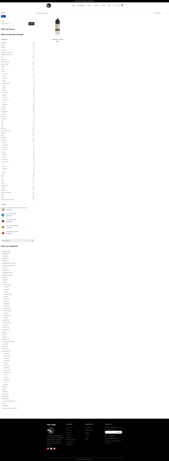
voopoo (2, 197)
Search (2, 21)
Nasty (4, 85)
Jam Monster (4, 118)
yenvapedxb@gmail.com (113, 438)
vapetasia (5, 168)
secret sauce (6, 161)
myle (2, 123)
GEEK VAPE (3, 109)
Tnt (3, 164)
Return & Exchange (70, 439)
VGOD (4, 107)
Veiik (4, 171)
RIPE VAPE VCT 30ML (57, 39)
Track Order (69, 430)
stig (2, 178)
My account (69, 427)
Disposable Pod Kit (5, 61)
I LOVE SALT (3, 116)
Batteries (3, 45)
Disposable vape (5, 64)
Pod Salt (4, 90)
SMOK (2, 176)
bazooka (4, 142)
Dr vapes (5, 147)
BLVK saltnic (3, 50)
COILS (2, 57)
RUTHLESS (3, 137)
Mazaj (4, 80)
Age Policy (68, 434)
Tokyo (4, 102)
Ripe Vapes (5, 92)
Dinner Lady (3, 59)
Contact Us (68, 432)
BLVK (4, 71)
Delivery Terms (69, 444)
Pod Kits (3, 133)
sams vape (5, 159)
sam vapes (5, 97)
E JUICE (2, 69)
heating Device (4, 111)
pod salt (4, 154)
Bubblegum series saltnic (6, 54)
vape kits (3, 187)
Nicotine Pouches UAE (6, 130)
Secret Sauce (6, 99)
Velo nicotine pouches (6, 192)
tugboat (3, 183)
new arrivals (3, 128)
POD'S (2, 135)
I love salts (5, 149)
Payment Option (70, 442)
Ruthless (4, 95)
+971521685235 (111, 436)
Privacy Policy (69, 437)
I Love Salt (3, 114)
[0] (121, 5)
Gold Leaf (5, 78)
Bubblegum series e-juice (7, 52)
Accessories (3, 42)
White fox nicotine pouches (7, 199)
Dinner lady (5, 145)
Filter (3, 16)
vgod (4, 173)
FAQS (86, 439)
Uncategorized (4, 185)
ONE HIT (4, 88)
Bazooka (3, 47)
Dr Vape (3, 66)
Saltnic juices (4, 140)
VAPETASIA (3, 190)
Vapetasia (5, 104)
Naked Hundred (6, 83)
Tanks (2, 180)
